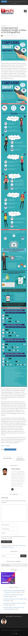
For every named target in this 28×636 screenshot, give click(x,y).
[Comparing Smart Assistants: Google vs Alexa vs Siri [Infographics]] (14, 50)
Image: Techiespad (5, 445)
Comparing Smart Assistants (10, 449)
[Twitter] (15, 3)
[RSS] (13, 3)
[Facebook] (10, 3)
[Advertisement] (14, 19)
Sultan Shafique (6, 35)
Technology (4, 25)
